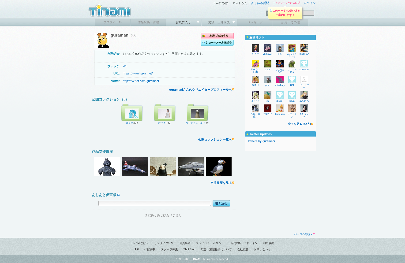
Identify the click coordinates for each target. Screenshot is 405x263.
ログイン (310, 3)
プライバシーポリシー (210, 243)
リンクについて (164, 243)
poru (267, 85)
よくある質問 (260, 3)
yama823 (268, 53)
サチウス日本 (255, 70)
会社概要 (242, 249)
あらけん (304, 101)
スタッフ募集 (169, 249)
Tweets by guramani (261, 141)
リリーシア (292, 115)
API (137, 249)
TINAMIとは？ (140, 243)
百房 (280, 53)
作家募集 (150, 249)
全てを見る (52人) (299, 124)
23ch (267, 69)
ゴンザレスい (304, 115)
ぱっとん (255, 101)
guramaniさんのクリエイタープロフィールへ (200, 89)
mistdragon (281, 85)
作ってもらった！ (195, 123)
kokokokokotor (307, 69)
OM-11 (255, 85)
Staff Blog (189, 249)
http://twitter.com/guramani (141, 81)
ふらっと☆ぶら (292, 55)
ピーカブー (304, 86)
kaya (292, 101)
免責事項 (185, 243)
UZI (292, 85)
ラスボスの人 (292, 70)
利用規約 (268, 243)
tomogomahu (282, 114)
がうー (255, 53)
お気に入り (184, 22)
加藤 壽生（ (255, 115)
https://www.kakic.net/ (138, 73)
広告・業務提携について (216, 249)
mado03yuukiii (307, 53)
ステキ (129, 123)
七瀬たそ (267, 114)
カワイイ (163, 123)
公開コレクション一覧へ (215, 139)
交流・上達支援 (219, 22)
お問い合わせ (262, 249)
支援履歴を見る (221, 183)
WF (125, 66)
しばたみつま (280, 70)
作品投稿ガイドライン (243, 243)
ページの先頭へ (303, 234)
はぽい (279, 101)
